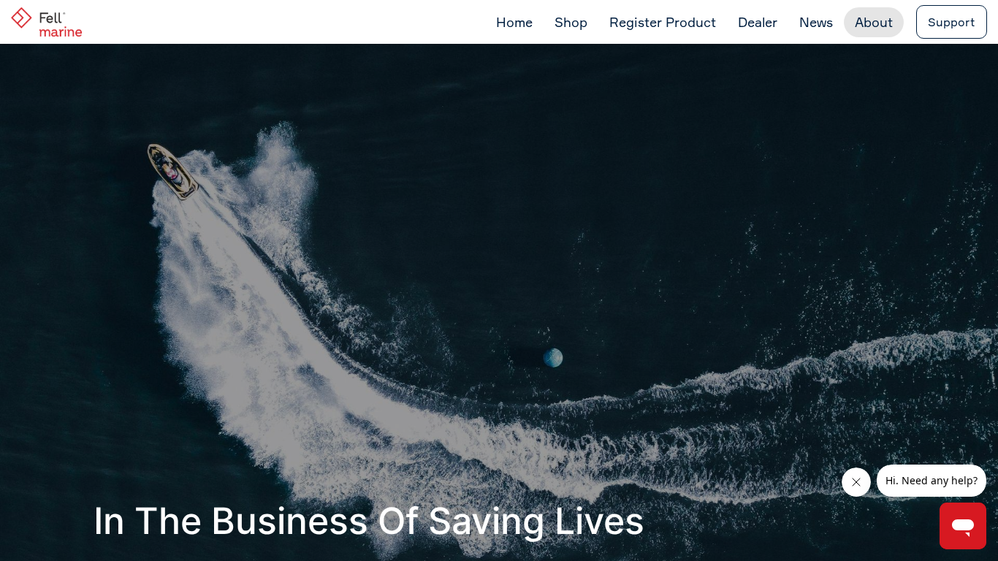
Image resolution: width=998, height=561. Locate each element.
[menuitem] (514, 22)
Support (951, 22)
